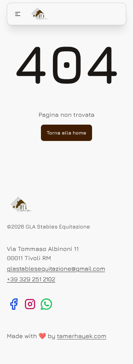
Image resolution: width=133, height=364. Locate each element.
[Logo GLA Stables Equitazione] (39, 14)
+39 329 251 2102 (31, 279)
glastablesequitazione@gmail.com (56, 268)
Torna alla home (66, 133)
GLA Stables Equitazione (58, 226)
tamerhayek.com (81, 335)
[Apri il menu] (18, 14)
